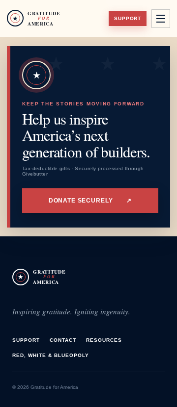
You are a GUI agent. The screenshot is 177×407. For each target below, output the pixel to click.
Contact (63, 340)
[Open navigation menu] (160, 18)
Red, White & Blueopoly (50, 355)
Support (127, 18)
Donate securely (90, 200)
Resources (104, 340)
